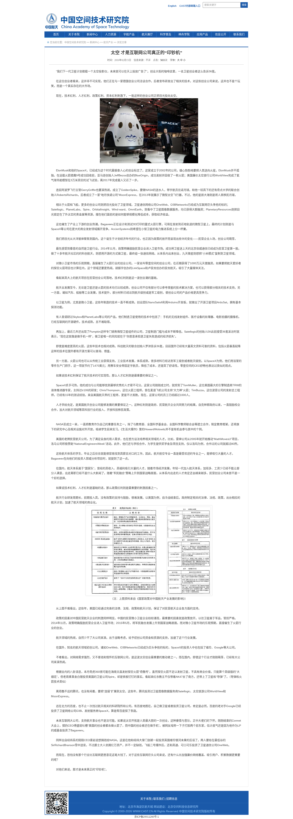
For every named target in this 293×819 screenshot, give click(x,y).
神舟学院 (184, 34)
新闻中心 (92, 34)
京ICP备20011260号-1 (146, 816)
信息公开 (220, 34)
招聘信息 (171, 798)
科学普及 (165, 34)
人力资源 (110, 34)
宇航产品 (129, 34)
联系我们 (239, 34)
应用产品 (202, 34)
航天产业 (108, 42)
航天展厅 (147, 34)
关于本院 (74, 34)
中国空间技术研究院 (75, 42)
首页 (56, 34)
